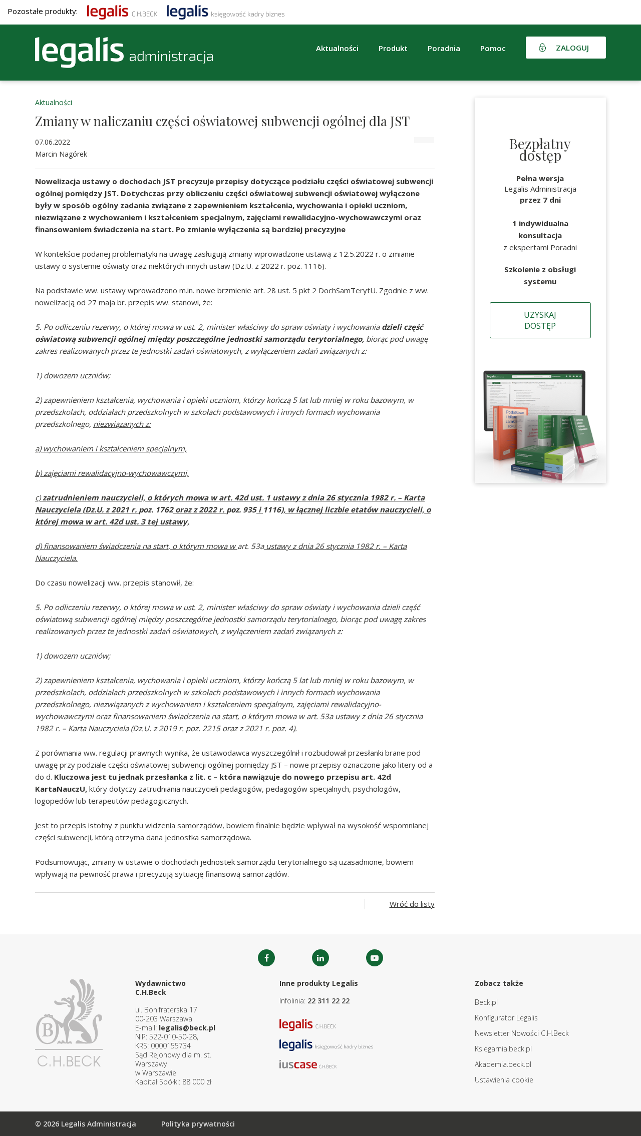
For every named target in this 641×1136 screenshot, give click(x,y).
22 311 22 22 (328, 1000)
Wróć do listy (412, 904)
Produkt (393, 48)
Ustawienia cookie (504, 1079)
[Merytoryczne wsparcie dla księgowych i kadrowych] (225, 11)
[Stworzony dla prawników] (122, 11)
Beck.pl (486, 1002)
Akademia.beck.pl (503, 1064)
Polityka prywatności (198, 1123)
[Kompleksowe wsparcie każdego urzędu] (124, 52)
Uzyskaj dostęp (540, 320)
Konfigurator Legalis (506, 1017)
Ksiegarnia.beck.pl (503, 1048)
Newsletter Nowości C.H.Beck (522, 1033)
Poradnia (444, 48)
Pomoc (493, 48)
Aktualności (53, 102)
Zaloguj (572, 48)
